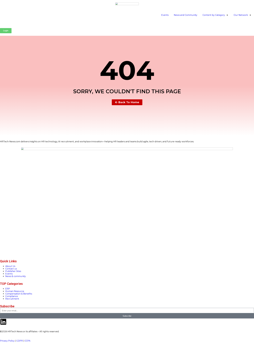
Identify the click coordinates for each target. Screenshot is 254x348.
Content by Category (214, 15)
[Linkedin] (3, 321)
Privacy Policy (7, 341)
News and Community (185, 15)
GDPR (19, 341)
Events (165, 15)
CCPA (27, 341)
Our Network (241, 15)
